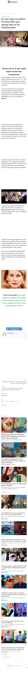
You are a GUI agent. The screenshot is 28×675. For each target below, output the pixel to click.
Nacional (3, 536)
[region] (14, 7)
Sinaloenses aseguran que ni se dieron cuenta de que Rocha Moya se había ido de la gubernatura (14, 594)
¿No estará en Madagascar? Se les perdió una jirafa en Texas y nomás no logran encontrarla (13, 460)
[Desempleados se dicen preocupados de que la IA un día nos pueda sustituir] (14, 502)
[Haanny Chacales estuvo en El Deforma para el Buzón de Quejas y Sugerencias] (14, 636)
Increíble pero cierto (12, 13)
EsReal (3, 644)
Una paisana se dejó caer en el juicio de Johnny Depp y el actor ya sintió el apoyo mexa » (14, 382)
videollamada (12, 401)
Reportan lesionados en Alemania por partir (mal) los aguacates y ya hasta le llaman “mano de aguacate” (13, 436)
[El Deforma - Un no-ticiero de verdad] (14, 2)
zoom (17, 401)
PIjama (2, 401)
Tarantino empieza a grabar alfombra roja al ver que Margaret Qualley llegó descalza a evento (14, 567)
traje (7, 401)
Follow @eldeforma (6, 657)
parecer (22, 79)
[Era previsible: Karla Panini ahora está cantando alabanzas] (14, 610)
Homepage (3, 13)
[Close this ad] (27, 668)
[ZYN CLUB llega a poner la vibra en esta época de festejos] (14, 474)
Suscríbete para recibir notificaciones (15, 329)
